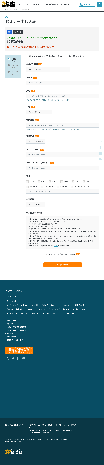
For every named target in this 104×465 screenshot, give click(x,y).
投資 (27, 313)
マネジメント (67, 305)
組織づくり (55, 305)
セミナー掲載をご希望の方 (16, 330)
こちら (56, 246)
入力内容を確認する (62, 264)
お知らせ (10, 323)
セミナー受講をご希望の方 (16, 327)
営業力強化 (25, 305)
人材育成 (45, 305)
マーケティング (12, 305)
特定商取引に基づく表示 (13, 442)
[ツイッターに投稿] (100, 141)
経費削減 (46, 313)
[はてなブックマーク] (100, 153)
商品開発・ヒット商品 (71, 309)
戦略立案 (10, 309)
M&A (83, 309)
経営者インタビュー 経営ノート (66, 426)
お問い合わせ (89, 4)
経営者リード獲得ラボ (15, 340)
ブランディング (54, 309)
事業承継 (10, 313)
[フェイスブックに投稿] (100, 147)
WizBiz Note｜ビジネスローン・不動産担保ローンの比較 (40, 431)
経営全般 (19, 309)
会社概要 (8, 439)
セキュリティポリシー (34, 439)
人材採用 (35, 305)
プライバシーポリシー (51, 439)
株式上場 (19, 313)
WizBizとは (65, 4)
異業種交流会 (69, 313)
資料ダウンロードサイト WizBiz (40, 426)
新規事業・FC (31, 309)
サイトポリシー (19, 439)
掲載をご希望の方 (52, 4)
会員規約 (64, 439)
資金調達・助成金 (81, 305)
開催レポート (37, 4)
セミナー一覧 (11, 296)
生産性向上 (57, 313)
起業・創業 (36, 313)
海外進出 (42, 309)
